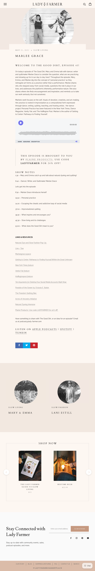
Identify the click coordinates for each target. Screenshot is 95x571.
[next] (88, 472)
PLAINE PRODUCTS (39, 159)
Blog (30, 564)
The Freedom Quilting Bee (26, 293)
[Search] (84, 4)
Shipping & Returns (43, 564)
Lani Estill (62, 412)
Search (76, 564)
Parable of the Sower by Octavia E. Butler (32, 288)
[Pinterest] (82, 537)
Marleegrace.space (23, 254)
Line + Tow (19, 248)
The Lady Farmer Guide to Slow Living (30, 486)
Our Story (20, 564)
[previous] (6, 472)
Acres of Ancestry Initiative (26, 299)
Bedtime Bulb (65, 484)
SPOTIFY (66, 329)
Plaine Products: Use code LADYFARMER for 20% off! (36, 310)
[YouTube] (88, 537)
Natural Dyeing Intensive (25, 304)
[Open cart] (90, 4)
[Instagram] (76, 537)
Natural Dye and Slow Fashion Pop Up (31, 243)
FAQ (55, 564)
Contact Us (65, 564)
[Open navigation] (5, 4)
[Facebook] (71, 537)
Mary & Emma (20, 412)
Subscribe (79, 529)
